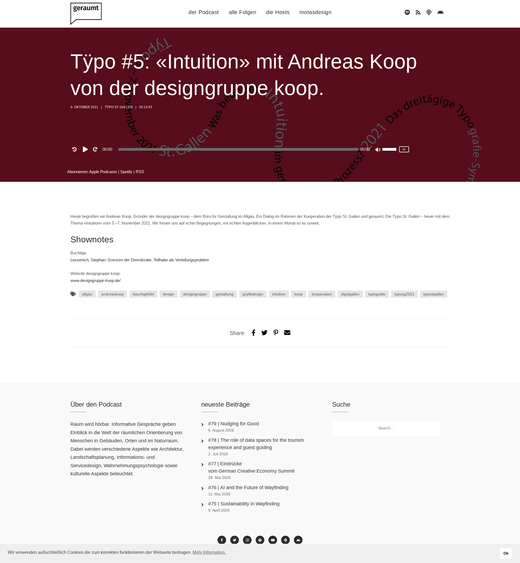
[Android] (440, 12)
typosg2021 (404, 294)
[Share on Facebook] (253, 332)
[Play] (86, 149)
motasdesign (316, 12)
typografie (376, 294)
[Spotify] (407, 12)
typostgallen (433, 294)
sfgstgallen (350, 294)
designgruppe (195, 294)
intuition (278, 294)
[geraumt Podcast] (90, 14)
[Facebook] (221, 540)
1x (404, 149)
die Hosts (278, 12)
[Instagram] (247, 540)
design (168, 294)
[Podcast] (429, 12)
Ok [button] (506, 553)
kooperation (322, 294)
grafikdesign (252, 294)
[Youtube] (272, 540)
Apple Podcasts (103, 171)
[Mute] (378, 150)
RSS (140, 171)
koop (298, 294)
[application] (238, 149)
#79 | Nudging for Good (234, 423)
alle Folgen (242, 12)
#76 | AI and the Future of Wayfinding (248, 487)
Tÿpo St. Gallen (119, 107)
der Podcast (203, 12)
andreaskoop (112, 294)
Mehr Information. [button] (209, 552)
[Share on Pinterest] (276, 332)
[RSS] (418, 12)
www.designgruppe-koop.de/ (95, 280)
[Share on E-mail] (287, 332)
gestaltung (224, 294)
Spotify (126, 171)
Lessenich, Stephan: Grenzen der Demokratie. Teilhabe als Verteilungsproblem (139, 260)
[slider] (390, 153)
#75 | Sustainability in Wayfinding (244, 503)
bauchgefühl (143, 294)
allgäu (87, 294)
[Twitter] (264, 332)
